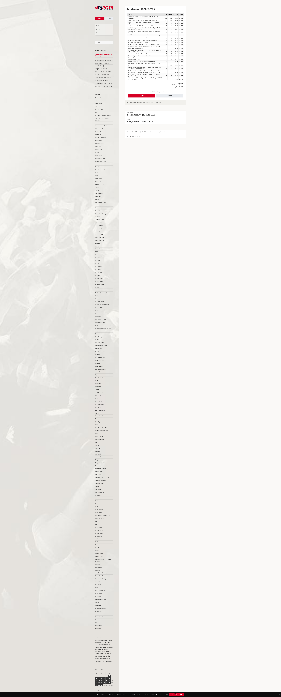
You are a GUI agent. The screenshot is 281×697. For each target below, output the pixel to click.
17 (96, 683)
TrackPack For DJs (100, 590)
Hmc (96, 398)
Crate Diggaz (98, 228)
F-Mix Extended (99, 360)
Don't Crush (98, 340)
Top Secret (98, 585)
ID (96, 419)
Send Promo (145, 132)
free (104, 647)
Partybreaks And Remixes (102, 515)
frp (107, 647)
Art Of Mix (98, 135)
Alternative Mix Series (101, 126)
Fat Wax (97, 363)
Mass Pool (98, 454)
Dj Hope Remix (99, 284)
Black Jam (98, 167)
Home (98, 26)
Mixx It (97, 486)
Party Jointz (98, 512)
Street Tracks (99, 582)
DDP (96, 252)
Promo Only (98, 536)
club (109, 642)
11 (99, 680)
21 (106, 683)
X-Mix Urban (98, 628)
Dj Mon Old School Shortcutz (103, 293)
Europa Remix (99, 348)
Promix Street (99, 533)
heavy (109, 647)
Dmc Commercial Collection (103, 328)
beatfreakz (103, 640)
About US (134, 132)
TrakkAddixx (98, 593)
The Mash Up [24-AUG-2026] (104, 80)
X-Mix (96, 623)
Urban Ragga (98, 611)
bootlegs (97, 642)
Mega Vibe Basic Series (101, 463)
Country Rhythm (99, 219)
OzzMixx (97, 507)
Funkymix (98, 381)
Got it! (172, 694)
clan (106, 642)
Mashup (97, 451)
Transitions (98, 596)
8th (96, 640)
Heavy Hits (98, 395)
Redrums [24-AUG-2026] (103, 75)
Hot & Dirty (98, 401)
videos (104, 660)
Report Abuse (168, 132)
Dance (97, 246)
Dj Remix (97, 299)
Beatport (97, 152)
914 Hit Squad (99, 109)
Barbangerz (98, 140)
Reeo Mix (97, 548)
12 (101, 680)
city (103, 642)
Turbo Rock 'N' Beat (100, 599)
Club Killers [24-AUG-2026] (103, 66)
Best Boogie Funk (100, 158)
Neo (96, 498)
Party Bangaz (99, 510)
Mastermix (98, 457)
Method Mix (98, 471)
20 (104, 683)
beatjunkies (109, 640)
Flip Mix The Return (100, 369)
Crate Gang (98, 231)
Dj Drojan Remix (99, 281)
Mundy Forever (99, 492)
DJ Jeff (97, 287)
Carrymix (98, 187)
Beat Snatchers (99, 143)
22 (109, 683)
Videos (97, 614)
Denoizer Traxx (99, 255)
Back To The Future (100, 137)
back (98, 640)
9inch (96, 112)
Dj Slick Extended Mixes (102, 304)
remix (102, 656)
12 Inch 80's (98, 98)
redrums (97, 656)
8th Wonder (98, 103)
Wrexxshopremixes (100, 620)
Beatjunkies (98, 149)
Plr (96, 521)
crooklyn (108, 644)
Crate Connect (99, 225)
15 (109, 680)
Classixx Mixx (99, 205)
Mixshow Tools (99, 483)
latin (107, 649)
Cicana (97, 199)
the (104, 658)
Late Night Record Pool (101, 430)
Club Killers (98, 211)
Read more (179, 694)
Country (97, 217)
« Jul (99, 690)
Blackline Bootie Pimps (101, 170)
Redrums (97, 545)
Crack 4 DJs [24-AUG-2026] (103, 78)
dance (112, 644)
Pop (96, 524)
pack (99, 653)
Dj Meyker (98, 290)
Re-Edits (97, 542)
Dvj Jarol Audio (99, 343)
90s (96, 106)
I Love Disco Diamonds (101, 416)
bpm (96, 176)
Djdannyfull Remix (100, 319)
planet (105, 653)
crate (103, 644)
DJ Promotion (99, 296)
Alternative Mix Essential (102, 123)
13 (104, 680)
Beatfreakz (98, 146)
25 (99, 685)
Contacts (99, 33)
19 (101, 683)
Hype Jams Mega (100, 410)
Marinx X (97, 445)
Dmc (96, 325)
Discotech (98, 258)
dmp (99, 647)
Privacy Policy (159, 132)
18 (99, 683)
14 (106, 680)
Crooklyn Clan (99, 234)
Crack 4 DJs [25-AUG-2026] (104, 86)
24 (96, 685)
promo (109, 653)
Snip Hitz (97, 570)
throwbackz (107, 658)
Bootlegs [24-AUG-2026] (102, 63)
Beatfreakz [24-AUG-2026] (103, 72)
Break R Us (98, 181)
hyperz (99, 649)
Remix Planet (99, 556)
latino (110, 649)
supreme (100, 658)
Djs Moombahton (100, 322)
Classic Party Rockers (101, 202)
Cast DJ (97, 190)
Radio (96, 539)
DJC (96, 313)
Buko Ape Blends (99, 184)
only (96, 653)
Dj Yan (97, 310)
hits (112, 647)
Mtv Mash (98, 489)
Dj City (97, 263)
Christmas (98, 196)
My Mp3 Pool (98, 495)
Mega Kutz (98, 460)
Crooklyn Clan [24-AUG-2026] (104, 60)
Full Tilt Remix (99, 378)
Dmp (96, 331)
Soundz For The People (101, 573)
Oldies (97, 501)
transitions (98, 661)
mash (96, 651)
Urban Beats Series (100, 608)
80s (96, 101)
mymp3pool (109, 651)
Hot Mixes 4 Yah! (99, 404)
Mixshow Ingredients (101, 480)
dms (101, 647)
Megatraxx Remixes (100, 469)
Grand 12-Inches (99, 392)
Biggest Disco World (100, 161)
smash (96, 658)
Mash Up (97, 448)
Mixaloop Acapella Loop (102, 477)
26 (101, 685)
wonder (110, 661)
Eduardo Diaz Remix (101, 345)
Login (99, 18)
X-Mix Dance (98, 626)
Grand (97, 389)
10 (96, 680)
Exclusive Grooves (100, 351)
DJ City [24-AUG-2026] (102, 69)
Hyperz (97, 413)
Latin (96, 433)
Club (96, 208)
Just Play (97, 422)
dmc (96, 647)
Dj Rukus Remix (99, 302)
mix (104, 651)
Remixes (97, 564)
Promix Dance (99, 530)
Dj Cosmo (97, 275)
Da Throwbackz (99, 240)
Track (96, 587)
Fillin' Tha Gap (99, 366)
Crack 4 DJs (98, 222)
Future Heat (98, 384)
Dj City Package (99, 266)
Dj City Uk (98, 269)
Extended (98, 354)
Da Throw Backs (99, 237)
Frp (96, 375)
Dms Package (99, 337)
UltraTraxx (98, 605)
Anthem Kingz (99, 132)
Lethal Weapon (99, 439)
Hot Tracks (98, 407)
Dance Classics (99, 249)
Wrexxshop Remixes (101, 617)
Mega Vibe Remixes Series (102, 466)
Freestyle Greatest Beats (102, 372)
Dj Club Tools (99, 272)
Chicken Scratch (99, 193)
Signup (109, 18)
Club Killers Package (101, 214)
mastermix (101, 651)
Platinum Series (99, 518)
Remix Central (99, 553)
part (102, 653)
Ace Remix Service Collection (103, 115)
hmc (96, 649)
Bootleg (97, 173)
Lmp (96, 442)
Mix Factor (98, 474)
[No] (279, 694)
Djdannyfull (98, 316)
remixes (108, 656)
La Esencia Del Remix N (101, 427)
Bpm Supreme (99, 178)
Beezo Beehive (99, 155)
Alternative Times (100, 129)
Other (96, 504)
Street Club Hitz (99, 576)
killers (103, 649)
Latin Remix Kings (100, 436)
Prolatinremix (99, 527)
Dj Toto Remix (99, 307)
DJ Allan (97, 260)
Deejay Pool (141, 102)
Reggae (97, 551)
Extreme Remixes (100, 357)
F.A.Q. (98, 29)
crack (100, 644)
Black (96, 164)
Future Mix (98, 386)
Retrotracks (98, 567)
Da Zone (97, 243)
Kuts (96, 425)
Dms (96, 334)
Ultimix (97, 602)
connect (96, 644)
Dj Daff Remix (99, 278)
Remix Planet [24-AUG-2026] (104, 83)
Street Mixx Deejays (100, 579)
